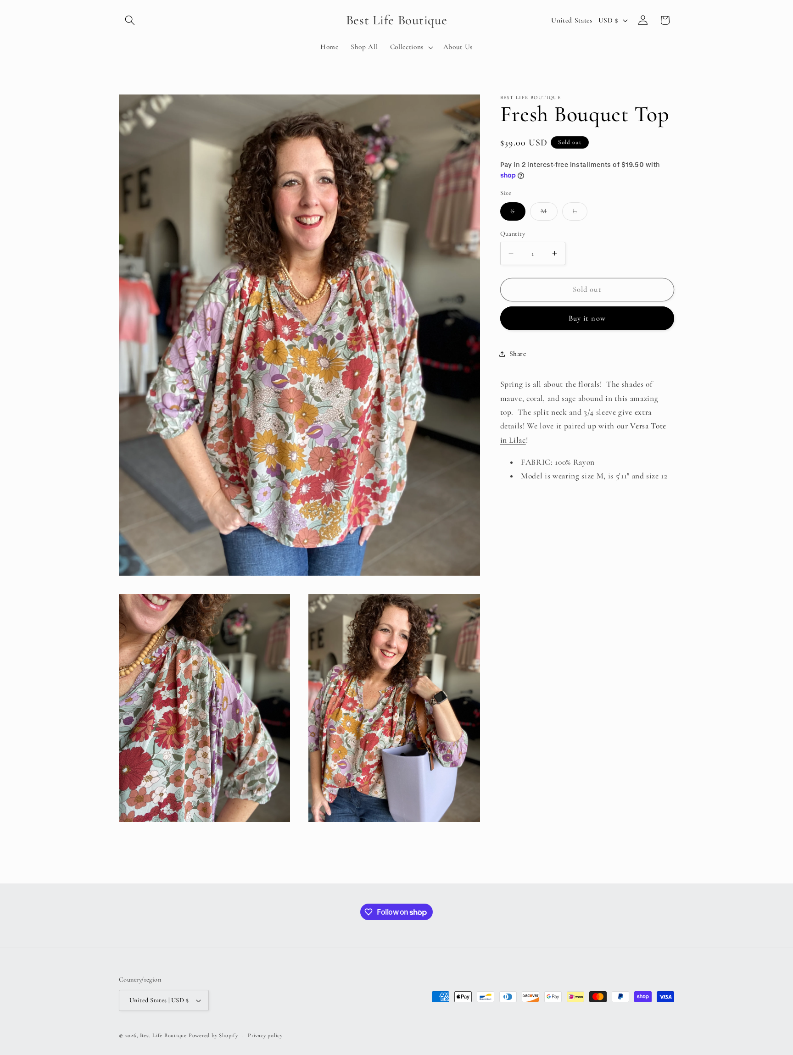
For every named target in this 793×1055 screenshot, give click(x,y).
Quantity (512, 233)
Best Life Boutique (163, 1035)
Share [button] (517, 354)
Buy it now (587, 318)
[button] (130, 20)
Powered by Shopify (213, 1035)
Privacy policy (265, 1035)
